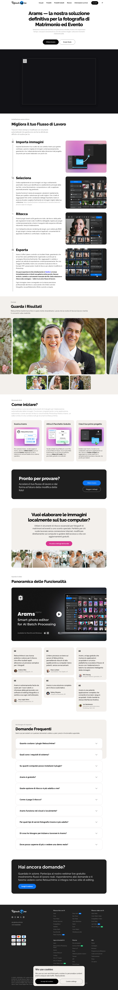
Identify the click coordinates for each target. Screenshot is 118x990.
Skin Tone (75, 916)
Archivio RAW (76, 946)
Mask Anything (57, 934)
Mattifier (55, 926)
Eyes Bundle (56, 932)
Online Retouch (57, 952)
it (102, 3)
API (73, 959)
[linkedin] (24, 917)
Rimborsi (93, 948)
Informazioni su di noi (81, 3)
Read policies (60, 976)
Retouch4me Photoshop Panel (60, 946)
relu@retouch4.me (17, 922)
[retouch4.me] (19, 2)
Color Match (75, 929)
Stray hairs (75, 913)
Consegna (94, 946)
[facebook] (12, 917)
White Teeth (56, 929)
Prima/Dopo (75, 964)
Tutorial (74, 956)
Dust (73, 926)
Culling (55, 955)
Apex (54, 943)
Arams (55, 950)
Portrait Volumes (57, 921)
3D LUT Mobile (57, 960)
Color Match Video (96, 916)
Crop (54, 916)
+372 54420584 (16, 925)
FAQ (73, 961)
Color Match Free (58, 963)
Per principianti (76, 943)
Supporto (84, 983)
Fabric (74, 924)
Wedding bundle (77, 932)
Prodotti (48, 3)
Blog (73, 951)
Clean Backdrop (76, 921)
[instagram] (15, 917)
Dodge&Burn (57, 924)
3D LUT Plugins (95, 926)
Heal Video (94, 913)
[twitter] (21, 917)
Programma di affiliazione (98, 951)
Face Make (56, 918)
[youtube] (18, 917)
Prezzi (93, 943)
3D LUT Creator (57, 958)
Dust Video (94, 921)
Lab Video (94, 924)
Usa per (41, 3)
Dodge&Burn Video (96, 918)
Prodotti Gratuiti (59, 3)
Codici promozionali (96, 953)
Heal (54, 913)
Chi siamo (94, 961)
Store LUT (75, 948)
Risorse (69, 3)
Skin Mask (75, 918)
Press (92, 959)
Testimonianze (95, 956)
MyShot (48, 272)
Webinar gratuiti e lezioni (79, 953)
